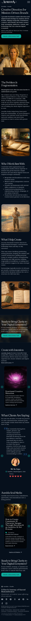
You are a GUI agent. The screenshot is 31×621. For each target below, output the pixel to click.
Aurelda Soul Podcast (12, 534)
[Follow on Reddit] (19, 599)
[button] (2, 387)
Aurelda (3, 6)
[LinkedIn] (27, 599)
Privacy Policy (8, 609)
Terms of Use (16, 609)
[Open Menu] (28, 2)
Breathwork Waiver (12, 611)
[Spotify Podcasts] (11, 599)
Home (2, 609)
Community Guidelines (23, 611)
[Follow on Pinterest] (23, 599)
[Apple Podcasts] (6, 599)
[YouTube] (2, 599)
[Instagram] (6, 603)
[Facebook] (2, 603)
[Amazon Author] (15, 599)
